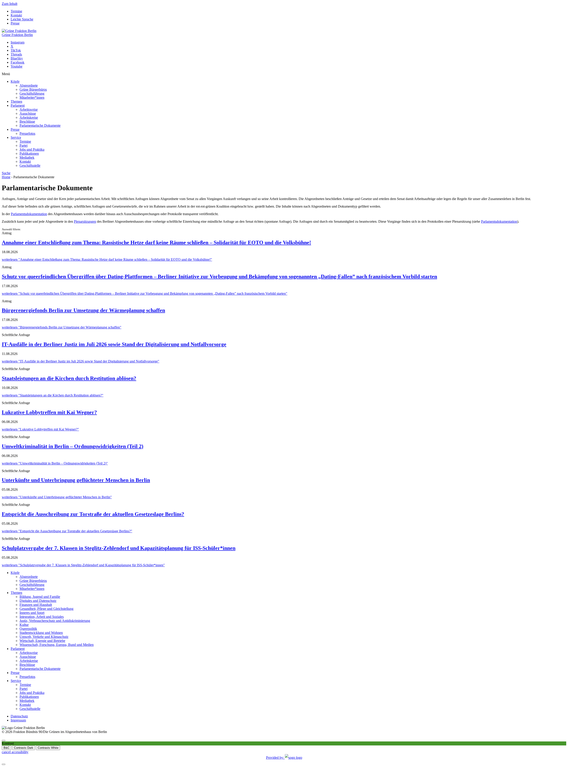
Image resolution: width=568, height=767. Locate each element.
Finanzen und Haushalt (36, 605)
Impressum (18, 720)
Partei (24, 145)
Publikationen (29, 153)
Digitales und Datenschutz (38, 601)
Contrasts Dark (23, 747)
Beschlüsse (27, 121)
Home (6, 177)
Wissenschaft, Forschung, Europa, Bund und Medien (57, 645)
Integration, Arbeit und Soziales (42, 617)
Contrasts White (48, 747)
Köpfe (15, 81)
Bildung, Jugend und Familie (40, 597)
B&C (7, 747)
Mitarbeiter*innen (32, 97)
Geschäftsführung (32, 93)
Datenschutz (19, 716)
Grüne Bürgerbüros (33, 89)
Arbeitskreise (29, 117)
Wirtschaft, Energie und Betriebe (42, 641)
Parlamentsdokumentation (29, 214)
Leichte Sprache (22, 19)
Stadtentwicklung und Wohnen (41, 633)
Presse (15, 23)
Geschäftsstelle (30, 165)
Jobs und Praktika (32, 149)
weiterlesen (107, 259)
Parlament (18, 105)
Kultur (24, 625)
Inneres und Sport (32, 613)
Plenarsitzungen (85, 221)
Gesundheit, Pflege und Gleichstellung (46, 609)
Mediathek (27, 157)
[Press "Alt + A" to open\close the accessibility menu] (3, 740)
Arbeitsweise (29, 109)
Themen (16, 101)
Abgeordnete (29, 85)
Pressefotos (27, 133)
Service (16, 137)
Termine (16, 11)
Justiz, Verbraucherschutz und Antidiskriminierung (55, 621)
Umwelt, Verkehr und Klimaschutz (44, 637)
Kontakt (16, 15)
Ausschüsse (28, 113)
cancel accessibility (15, 752)
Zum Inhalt (9, 4)
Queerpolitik (28, 629)
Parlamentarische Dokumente (40, 125)
